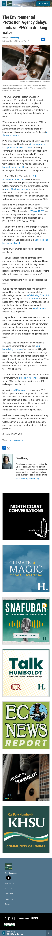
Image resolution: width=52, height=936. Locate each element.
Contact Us (9, 894)
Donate (44, 4)
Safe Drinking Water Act (37, 295)
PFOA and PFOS (37, 211)
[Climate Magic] (26, 568)
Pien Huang (14, 37)
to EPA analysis (20, 390)
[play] (3, 933)
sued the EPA (39, 308)
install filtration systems (16, 189)
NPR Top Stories (16, 440)
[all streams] (49, 933)
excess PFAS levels (28, 378)
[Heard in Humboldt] (26, 777)
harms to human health (13, 167)
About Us (8, 888)
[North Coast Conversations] (26, 516)
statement (34, 298)
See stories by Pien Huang (28, 478)
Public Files (9, 899)
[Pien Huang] (7, 461)
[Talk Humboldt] (26, 672)
